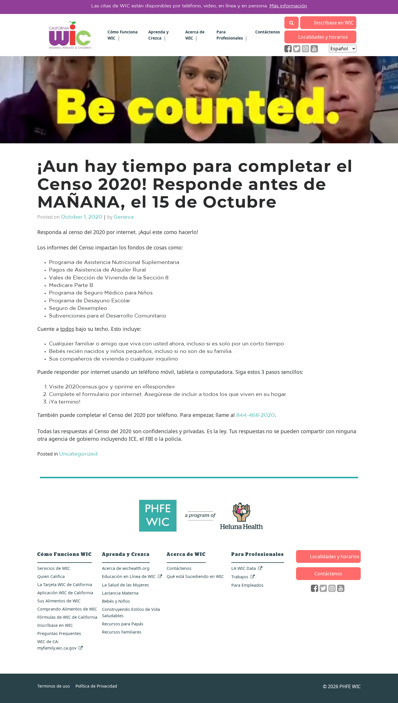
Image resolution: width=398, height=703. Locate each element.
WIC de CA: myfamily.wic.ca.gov (56, 645)
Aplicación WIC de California (65, 592)
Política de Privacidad (96, 686)
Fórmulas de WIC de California (67, 617)
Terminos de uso (53, 686)
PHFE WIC (350, 686)
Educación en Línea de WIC (129, 576)
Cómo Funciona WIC (64, 554)
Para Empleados (247, 585)
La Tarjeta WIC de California (64, 584)
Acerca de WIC (195, 34)
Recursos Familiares (121, 632)
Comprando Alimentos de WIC (67, 609)
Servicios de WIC (53, 568)
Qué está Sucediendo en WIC (195, 576)
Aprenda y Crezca (158, 34)
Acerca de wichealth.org (125, 568)
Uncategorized (78, 454)
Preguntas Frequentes (59, 633)
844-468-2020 (255, 415)
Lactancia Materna (120, 593)
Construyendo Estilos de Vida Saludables (131, 612)
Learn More (282, 7)
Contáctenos (267, 32)
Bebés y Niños (116, 601)
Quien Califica (51, 576)
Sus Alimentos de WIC (58, 601)
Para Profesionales (229, 34)
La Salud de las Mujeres (125, 585)
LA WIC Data (243, 568)
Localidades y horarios (323, 37)
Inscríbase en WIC (333, 22)
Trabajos (239, 576)
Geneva (123, 217)
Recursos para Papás (122, 624)
